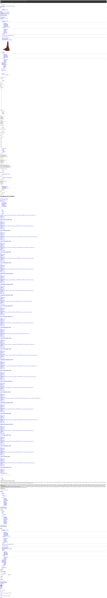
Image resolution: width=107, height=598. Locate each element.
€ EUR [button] (1, 3)
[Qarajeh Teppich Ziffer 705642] (17, 322)
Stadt (2, 38)
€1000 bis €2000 (6, 24)
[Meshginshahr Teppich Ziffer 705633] (18, 419)
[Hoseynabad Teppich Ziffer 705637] (18, 376)
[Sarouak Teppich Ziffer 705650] (18, 236)
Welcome (3, 511)
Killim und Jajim (4, 62)
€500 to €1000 (6, 55)
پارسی (6, 498)
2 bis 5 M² (5, 30)
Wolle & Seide (4, 39)
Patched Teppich (4, 561)
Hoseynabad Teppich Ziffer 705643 (6, 316)
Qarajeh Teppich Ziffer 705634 (5, 413)
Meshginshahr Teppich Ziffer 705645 (6, 295)
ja (2, 131)
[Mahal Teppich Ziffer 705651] (16, 225)
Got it (1, 1)
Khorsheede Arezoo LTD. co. (11, 486)
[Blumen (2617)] (3, 162)
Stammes (3, 152)
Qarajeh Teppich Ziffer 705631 (5, 445)
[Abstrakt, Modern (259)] (3, 160)
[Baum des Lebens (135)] (4, 155)
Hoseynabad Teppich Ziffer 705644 (6, 305)
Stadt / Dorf (4, 148)
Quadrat (6, 35)
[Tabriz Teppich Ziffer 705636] (16, 387)
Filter (1, 200)
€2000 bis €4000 (6, 25)
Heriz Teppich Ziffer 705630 (5, 456)
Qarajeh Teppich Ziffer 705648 (5, 262)
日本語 (6, 505)
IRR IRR (3, 4)
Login (3, 493)
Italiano (6, 504)
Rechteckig (3, 35)
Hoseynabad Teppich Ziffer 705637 (6, 381)
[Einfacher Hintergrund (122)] (4, 156)
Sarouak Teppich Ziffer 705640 (5, 348)
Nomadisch (7, 38)
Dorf (4, 38)
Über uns (3, 68)
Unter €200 (5, 23)
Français (6, 521)
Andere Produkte (4, 64)
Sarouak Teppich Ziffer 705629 (5, 467)
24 (0, 207)
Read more (25, 0)
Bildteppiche (3, 63)
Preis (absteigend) (4, 202)
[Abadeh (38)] (3, 121)
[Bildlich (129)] (3, 161)
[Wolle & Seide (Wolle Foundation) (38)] (5, 167)
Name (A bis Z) (4, 205)
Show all (3, 211)
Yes (3, 80)
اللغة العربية (6, 500)
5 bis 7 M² (5, 31)
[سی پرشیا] (5, 13)
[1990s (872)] (2, 118)
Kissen (4, 65)
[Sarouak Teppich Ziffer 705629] (17, 462)
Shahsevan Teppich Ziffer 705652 (6, 219)
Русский (6, 503)
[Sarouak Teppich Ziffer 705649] (17, 247)
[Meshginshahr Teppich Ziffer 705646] (17, 279)
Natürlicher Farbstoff (9, 39)
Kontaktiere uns (4, 567)
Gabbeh (3, 549)
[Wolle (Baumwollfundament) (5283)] (5, 165)
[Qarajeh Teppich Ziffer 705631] (17, 441)
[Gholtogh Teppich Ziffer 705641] (14, 333)
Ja (3, 127)
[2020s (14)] (2, 116)
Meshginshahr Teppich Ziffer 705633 (6, 424)
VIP (2, 70)
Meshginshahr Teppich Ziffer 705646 (6, 284)
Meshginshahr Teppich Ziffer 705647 (6, 273)
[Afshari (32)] (3, 122)
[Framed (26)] (4, 157)
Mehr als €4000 (6, 26)
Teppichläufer (10, 35)
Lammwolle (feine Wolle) (6, 174)
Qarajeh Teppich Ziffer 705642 (5, 327)
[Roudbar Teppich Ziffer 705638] (18, 365)
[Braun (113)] (3, 182)
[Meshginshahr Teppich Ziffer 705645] (17, 290)
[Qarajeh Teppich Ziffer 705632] (17, 430)
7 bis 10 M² (5, 32)
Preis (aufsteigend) (4, 203)
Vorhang (5, 66)
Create (9, 574)
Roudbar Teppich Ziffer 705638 (5, 370)
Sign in (1, 591)
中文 (5, 501)
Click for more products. (3, 507)
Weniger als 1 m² (6, 29)
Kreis (13, 35)
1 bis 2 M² (5, 60)
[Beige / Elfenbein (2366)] (3, 181)
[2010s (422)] (2, 117)
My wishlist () (4, 573)
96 (2, 210)
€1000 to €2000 (6, 56)
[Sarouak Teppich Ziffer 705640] (17, 344)
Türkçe (6, 520)
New (3, 112)
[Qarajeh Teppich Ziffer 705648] (17, 258)
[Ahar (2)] (3, 123)
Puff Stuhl (5, 564)
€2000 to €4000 (6, 57)
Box (4, 67)
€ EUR (3, 495)
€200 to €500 (5, 552)
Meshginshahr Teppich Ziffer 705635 (6, 402)
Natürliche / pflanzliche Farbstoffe (7, 178)
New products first (2, 201)
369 (2, 478)
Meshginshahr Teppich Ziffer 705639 (6, 359)
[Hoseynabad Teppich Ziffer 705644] (16, 301)
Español (6, 499)
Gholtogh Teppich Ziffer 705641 (5, 338)
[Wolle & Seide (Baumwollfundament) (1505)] (5, 166)
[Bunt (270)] (3, 183)
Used (3, 113)
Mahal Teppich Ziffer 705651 (5, 230)
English (6, 517)
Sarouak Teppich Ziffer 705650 (5, 241)
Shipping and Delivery (5, 9)
